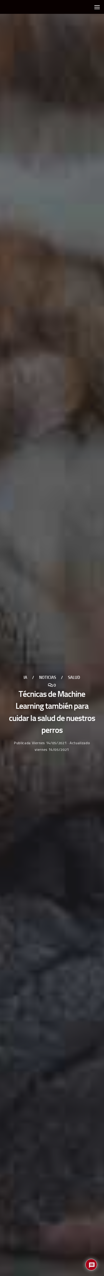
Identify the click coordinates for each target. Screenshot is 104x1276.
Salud (74, 677)
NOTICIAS (47, 677)
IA (25, 677)
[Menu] (97, 7)
